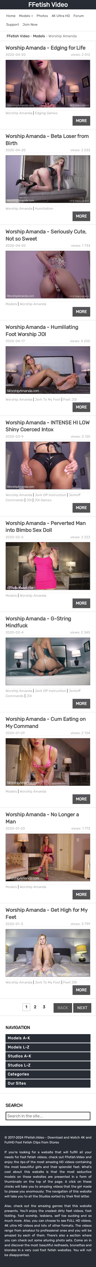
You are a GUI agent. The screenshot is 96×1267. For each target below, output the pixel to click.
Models (11, 304)
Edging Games (46, 113)
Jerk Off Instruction (50, 495)
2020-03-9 (14, 437)
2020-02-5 (14, 537)
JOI (29, 500)
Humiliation (44, 209)
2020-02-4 (15, 632)
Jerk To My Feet (48, 399)
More (81, 120)
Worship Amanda (19, 113)
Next (82, 1007)
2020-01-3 (14, 924)
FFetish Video (48, 4)
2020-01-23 (15, 828)
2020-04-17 (15, 341)
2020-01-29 (15, 733)
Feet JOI (70, 399)
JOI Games (43, 500)
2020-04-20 (16, 55)
